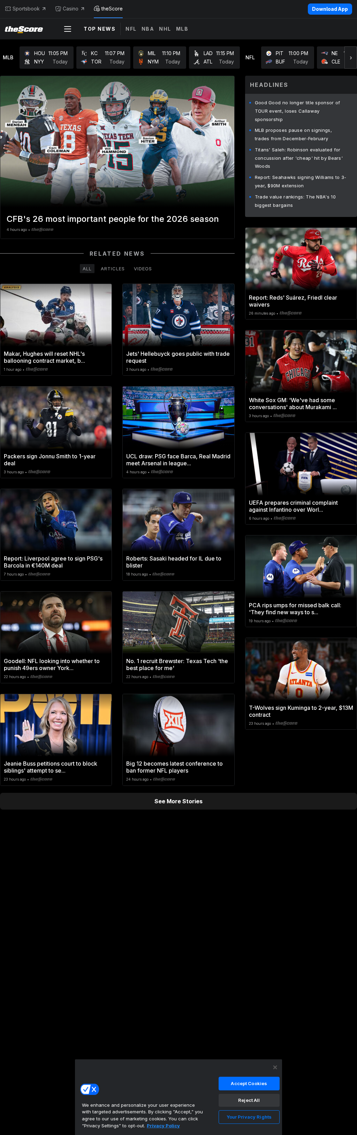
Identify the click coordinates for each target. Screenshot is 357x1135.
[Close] (275, 1067)
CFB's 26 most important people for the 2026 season (113, 219)
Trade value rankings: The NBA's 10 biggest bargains (295, 201)
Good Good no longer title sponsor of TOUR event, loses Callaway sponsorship (297, 111)
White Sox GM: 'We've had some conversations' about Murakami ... (293, 404)
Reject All (249, 1100)
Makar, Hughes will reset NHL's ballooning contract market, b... (44, 357)
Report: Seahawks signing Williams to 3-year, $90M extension (301, 181)
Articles (113, 268)
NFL (131, 29)
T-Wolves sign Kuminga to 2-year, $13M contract (301, 711)
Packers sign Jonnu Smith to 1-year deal (50, 460)
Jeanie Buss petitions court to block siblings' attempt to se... (50, 767)
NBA (148, 29)
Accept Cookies (249, 1083)
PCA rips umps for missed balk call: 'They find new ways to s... (295, 609)
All (87, 268)
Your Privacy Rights (249, 1117)
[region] (178, 1097)
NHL (165, 29)
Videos (143, 268)
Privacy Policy (163, 1125)
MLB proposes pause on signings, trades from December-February (293, 134)
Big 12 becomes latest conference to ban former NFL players (174, 767)
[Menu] (67, 28)
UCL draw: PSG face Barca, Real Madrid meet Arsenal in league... (178, 460)
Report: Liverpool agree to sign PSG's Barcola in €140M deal (53, 562)
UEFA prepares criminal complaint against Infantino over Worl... (293, 506)
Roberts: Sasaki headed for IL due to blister (173, 562)
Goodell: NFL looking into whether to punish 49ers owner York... (52, 664)
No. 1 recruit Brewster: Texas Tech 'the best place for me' (177, 664)
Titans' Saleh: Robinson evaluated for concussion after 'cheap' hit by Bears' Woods (299, 158)
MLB (182, 29)
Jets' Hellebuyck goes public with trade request (178, 357)
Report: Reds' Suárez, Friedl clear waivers (293, 301)
